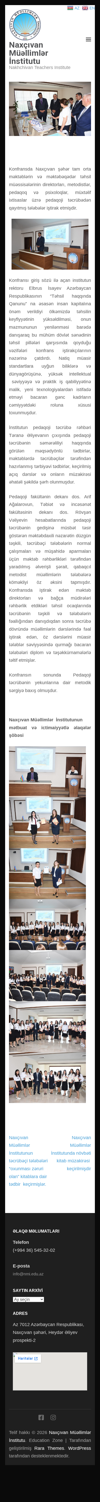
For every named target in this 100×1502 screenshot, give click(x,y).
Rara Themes (49, 1448)
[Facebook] (41, 1418)
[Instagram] (53, 1418)
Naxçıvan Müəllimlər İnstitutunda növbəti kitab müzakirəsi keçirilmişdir (71, 1153)
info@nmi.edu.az (28, 1274)
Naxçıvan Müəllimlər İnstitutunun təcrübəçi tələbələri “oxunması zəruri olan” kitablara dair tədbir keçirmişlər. (28, 1161)
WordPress (79, 1448)
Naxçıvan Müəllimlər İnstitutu (28, 53)
